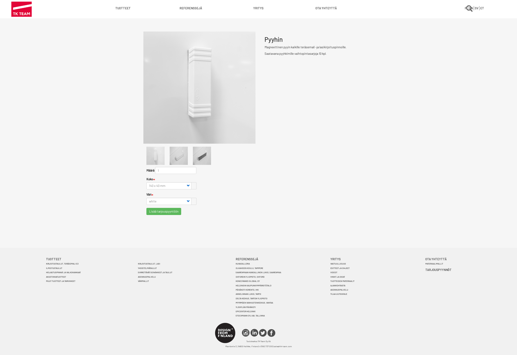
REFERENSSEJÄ (247, 259)
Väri (148, 194)
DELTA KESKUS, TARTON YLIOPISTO (251, 298)
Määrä (150, 170)
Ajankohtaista (337, 285)
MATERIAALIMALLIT (434, 263)
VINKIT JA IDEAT (337, 277)
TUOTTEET (53, 259)
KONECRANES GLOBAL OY (248, 281)
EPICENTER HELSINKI (245, 311)
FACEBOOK (271, 333)
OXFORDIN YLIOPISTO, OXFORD (250, 277)
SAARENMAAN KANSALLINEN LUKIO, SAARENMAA (258, 272)
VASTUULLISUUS (338, 263)
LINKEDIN (254, 333)
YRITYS (258, 8)
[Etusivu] (21, 9)
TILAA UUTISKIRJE (338, 294)
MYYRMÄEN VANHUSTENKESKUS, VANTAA (254, 302)
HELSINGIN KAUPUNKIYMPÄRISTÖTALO (253, 285)
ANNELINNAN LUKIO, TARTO (248, 294)
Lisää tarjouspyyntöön (164, 211)
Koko (149, 179)
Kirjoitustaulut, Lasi (149, 263)
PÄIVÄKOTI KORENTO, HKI (247, 290)
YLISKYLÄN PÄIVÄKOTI (246, 307)
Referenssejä (191, 8)
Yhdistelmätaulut (147, 268)
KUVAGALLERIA (243, 263)
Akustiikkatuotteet (56, 277)
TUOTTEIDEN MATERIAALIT (342, 281)
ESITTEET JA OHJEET (340, 268)
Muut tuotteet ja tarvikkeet (60, 281)
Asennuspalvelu (147, 277)
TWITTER (263, 333)
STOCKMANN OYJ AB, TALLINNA (250, 315)
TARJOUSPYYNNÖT (438, 270)
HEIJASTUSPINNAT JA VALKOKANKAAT (63, 272)
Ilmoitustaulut (54, 268)
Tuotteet (123, 8)
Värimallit (143, 281)
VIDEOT (333, 272)
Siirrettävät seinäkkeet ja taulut (155, 272)
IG (246, 333)
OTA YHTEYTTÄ (326, 8)
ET (482, 8)
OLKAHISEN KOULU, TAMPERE (249, 268)
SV (476, 8)
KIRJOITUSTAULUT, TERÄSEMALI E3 (62, 263)
